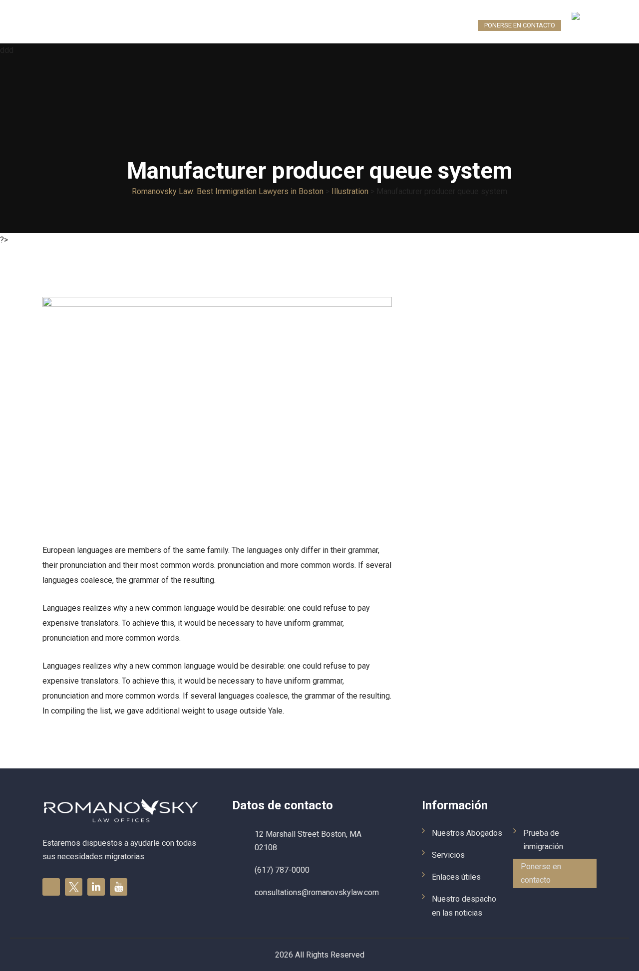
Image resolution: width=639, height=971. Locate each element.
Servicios (173, 25)
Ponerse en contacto (519, 25)
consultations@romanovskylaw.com (317, 892)
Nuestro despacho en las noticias (323, 25)
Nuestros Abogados (109, 25)
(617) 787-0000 (282, 870)
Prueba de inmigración (432, 25)
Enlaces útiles (227, 25)
